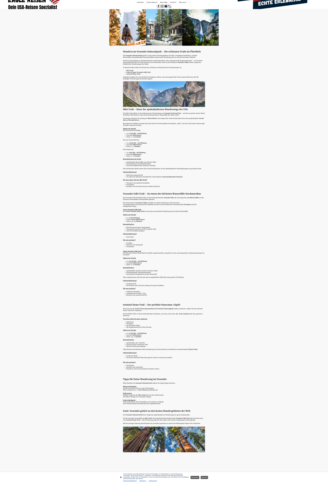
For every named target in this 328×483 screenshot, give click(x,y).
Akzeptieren (195, 477)
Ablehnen (204, 477)
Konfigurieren (153, 481)
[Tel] (169, 6)
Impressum (142, 481)
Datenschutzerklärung (130, 481)
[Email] (165, 6)
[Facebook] (158, 6)
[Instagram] (162, 6)
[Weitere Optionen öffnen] (189, 2)
